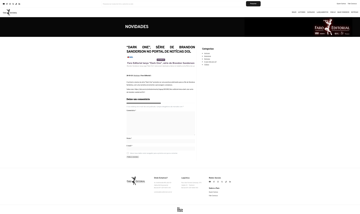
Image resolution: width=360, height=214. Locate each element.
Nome (129, 138)
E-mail (129, 146)
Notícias (137, 75)
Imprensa (207, 56)
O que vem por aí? (210, 62)
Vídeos (206, 64)
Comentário (131, 110)
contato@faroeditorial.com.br (163, 192)
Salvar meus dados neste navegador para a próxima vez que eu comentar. (154, 153)
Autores (207, 53)
